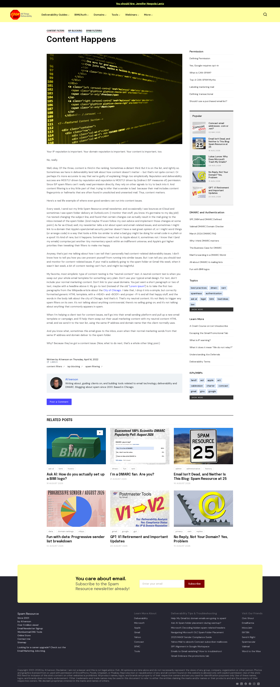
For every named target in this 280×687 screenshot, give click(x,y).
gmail (193, 391)
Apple (137, 627)
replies (199, 531)
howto (71, 468)
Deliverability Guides (54, 14)
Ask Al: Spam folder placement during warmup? (196, 623)
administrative (193, 468)
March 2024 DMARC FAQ (203, 233)
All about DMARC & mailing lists (206, 262)
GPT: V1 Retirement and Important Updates (219, 190)
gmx (202, 391)
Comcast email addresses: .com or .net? (218, 126)
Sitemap (22, 642)
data (50, 531)
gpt (135, 531)
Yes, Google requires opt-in (204, 65)
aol (202, 380)
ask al (194, 298)
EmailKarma (248, 623)
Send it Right (248, 637)
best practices (199, 287)
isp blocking (75, 31)
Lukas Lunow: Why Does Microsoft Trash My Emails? (218, 159)
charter (211, 385)
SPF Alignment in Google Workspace (190, 646)
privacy (179, 531)
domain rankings (66, 531)
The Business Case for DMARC (206, 247)
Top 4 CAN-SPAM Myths (203, 79)
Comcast (139, 642)
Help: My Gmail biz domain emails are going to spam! (198, 618)
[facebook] (249, 683)
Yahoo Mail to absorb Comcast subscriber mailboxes (199, 642)
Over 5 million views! (28, 624)
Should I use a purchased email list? (208, 101)
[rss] (258, 683)
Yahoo (137, 637)
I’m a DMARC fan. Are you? (132, 474)
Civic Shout (248, 618)
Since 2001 (23, 617)
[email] (236, 683)
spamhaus (196, 293)
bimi (212, 298)
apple (211, 380)
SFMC (137, 646)
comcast (223, 385)
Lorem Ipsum (137, 286)
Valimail (246, 646)
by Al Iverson (24, 621)
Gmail (137, 632)
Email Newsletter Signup (30, 628)
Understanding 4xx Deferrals (205, 354)
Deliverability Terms (200, 361)
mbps (81, 531)
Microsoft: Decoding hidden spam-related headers (198, 627)
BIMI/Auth (81, 14)
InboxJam (247, 627)
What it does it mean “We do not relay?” (211, 347)
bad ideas (223, 298)
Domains (99, 14)
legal (203, 298)
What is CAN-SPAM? (200, 72)
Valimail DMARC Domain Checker (207, 226)
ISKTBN (245, 632)
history (208, 468)
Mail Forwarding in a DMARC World (208, 254)
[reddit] (245, 683)
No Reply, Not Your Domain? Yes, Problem (218, 175)
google (212, 391)
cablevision (197, 385)
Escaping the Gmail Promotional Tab (209, 333)
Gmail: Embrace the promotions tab (190, 656)
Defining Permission (200, 58)
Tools (115, 14)
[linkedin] (241, 683)
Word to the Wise (251, 651)
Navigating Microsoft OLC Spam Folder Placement (197, 632)
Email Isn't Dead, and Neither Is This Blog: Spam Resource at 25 (219, 142)
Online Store (24, 635)
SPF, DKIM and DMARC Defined (206, 219)
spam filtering (94, 31)
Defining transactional (201, 94)
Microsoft (139, 623)
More (147, 14)
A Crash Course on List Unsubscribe (209, 325)
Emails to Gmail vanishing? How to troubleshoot (196, 651)
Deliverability (141, 618)
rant (223, 287)
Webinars (131, 14)
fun (124, 468)
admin (179, 468)
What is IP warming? (200, 340)
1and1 (193, 380)
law (192, 304)
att (219, 380)
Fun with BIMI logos (200, 269)
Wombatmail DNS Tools (30, 631)
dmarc (214, 287)
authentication (214, 293)
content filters (55, 31)
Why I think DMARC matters (204, 240)
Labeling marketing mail (202, 86)
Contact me (24, 638)
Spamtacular (249, 642)
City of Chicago (112, 290)
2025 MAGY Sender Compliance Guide (191, 637)
